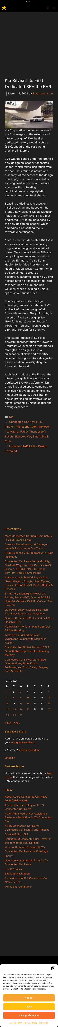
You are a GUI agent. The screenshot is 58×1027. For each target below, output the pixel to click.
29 (7, 715)
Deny (29, 1006)
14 (49, 697)
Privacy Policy (30, 1023)
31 (21, 715)
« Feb (8, 723)
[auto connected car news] (4, 8)
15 (7, 703)
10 (21, 697)
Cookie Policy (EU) (16, 834)
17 (21, 703)
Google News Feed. (23, 742)
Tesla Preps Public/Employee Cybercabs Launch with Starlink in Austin (25, 638)
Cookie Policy (16, 1023)
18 (28, 703)
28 (49, 709)
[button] (53, 968)
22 (7, 709)
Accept (29, 997)
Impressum (43, 1023)
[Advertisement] (29, 42)
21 (49, 703)
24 (21, 709)
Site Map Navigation (17, 873)
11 (28, 697)
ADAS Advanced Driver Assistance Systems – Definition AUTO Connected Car (28, 817)
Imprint (9, 855)
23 (14, 709)
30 (14, 715)
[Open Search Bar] (47, 8)
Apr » (17, 723)
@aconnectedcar (29, 750)
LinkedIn (10, 757)
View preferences (29, 1015)
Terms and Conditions (18, 886)
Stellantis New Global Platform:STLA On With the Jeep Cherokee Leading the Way (27, 651)
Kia (11, 416)
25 (28, 709)
